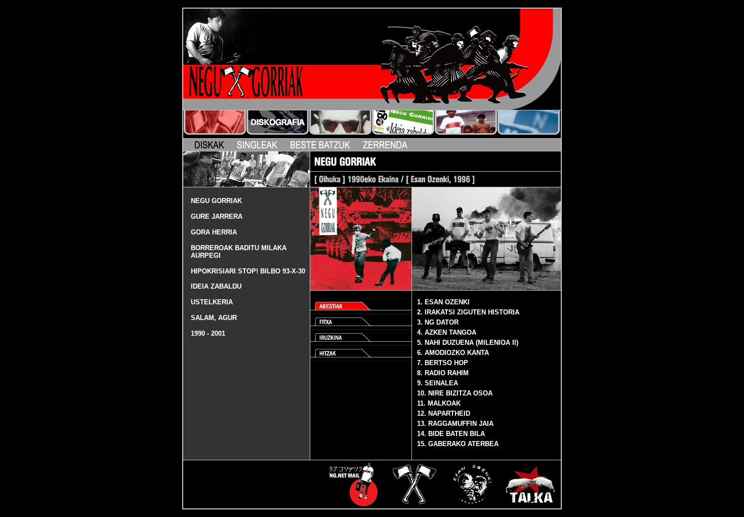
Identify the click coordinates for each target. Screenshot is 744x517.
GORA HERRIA (214, 232)
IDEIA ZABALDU (216, 286)
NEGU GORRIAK (216, 201)
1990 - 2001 (208, 333)
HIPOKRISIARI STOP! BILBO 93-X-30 (248, 271)
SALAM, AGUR (214, 318)
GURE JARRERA (216, 216)
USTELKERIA (212, 302)
